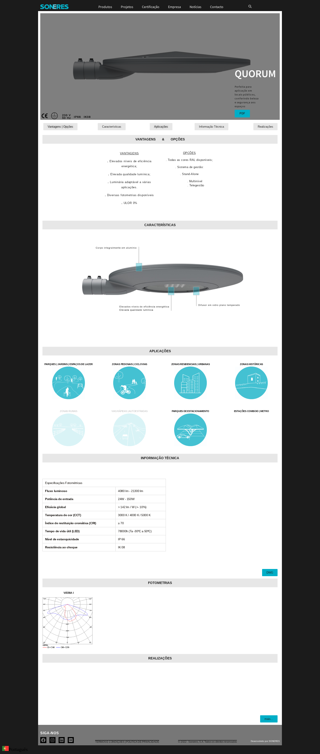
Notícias (195, 7)
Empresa (174, 7)
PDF (242, 113)
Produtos (105, 7)
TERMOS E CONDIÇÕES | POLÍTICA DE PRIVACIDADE (127, 741)
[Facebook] (43, 740)
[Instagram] (52, 740)
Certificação (150, 7)
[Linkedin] (62, 740)
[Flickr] (71, 740)
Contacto (216, 7)
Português (18, 749)
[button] (67, 591)
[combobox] (15, 749)
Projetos (127, 7)
